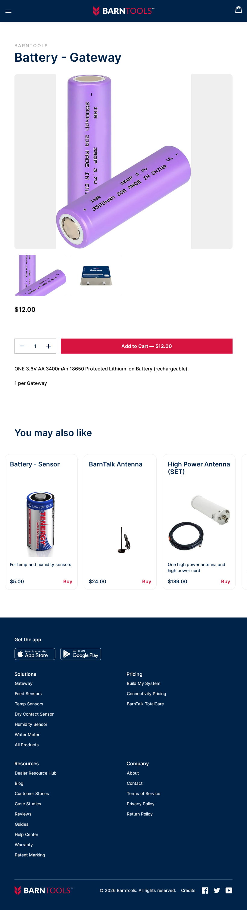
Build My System (143, 683)
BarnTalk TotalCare (145, 703)
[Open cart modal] (238, 11)
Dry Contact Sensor (34, 714)
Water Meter (27, 734)
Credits (188, 890)
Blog (19, 783)
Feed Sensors (28, 693)
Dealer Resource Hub (36, 772)
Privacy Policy (141, 803)
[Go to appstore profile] (34, 654)
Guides (22, 824)
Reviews (23, 813)
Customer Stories (32, 793)
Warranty (24, 844)
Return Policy (140, 813)
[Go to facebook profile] (205, 890)
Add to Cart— (146, 346)
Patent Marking (30, 854)
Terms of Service (143, 793)
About (133, 772)
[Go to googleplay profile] (80, 654)
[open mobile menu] (8, 11)
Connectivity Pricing (146, 693)
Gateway (24, 683)
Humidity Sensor (31, 724)
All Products (27, 744)
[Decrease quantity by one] (22, 346)
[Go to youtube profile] (229, 890)
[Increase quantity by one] (48, 346)
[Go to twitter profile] (217, 890)
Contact (134, 783)
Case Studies (28, 803)
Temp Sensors (29, 703)
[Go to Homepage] (124, 11)
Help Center (26, 834)
